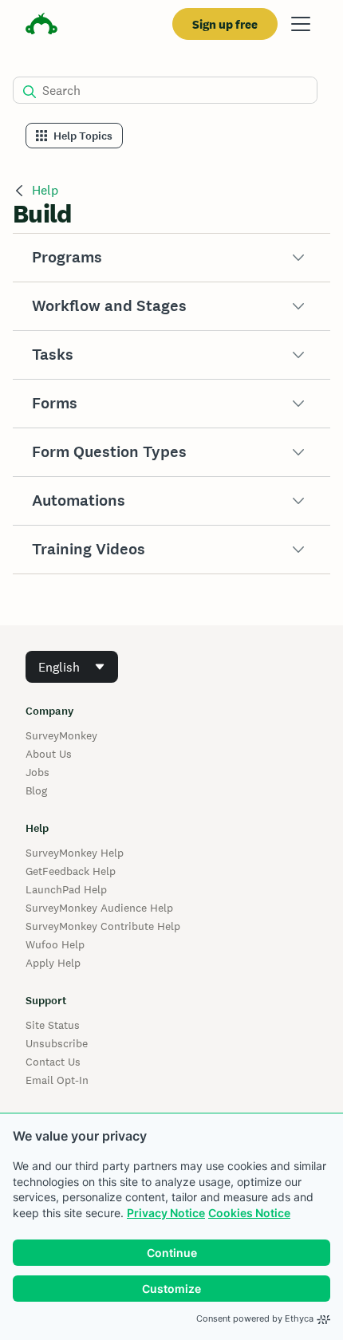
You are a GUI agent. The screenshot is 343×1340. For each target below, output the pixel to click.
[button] (171, 258)
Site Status (53, 1025)
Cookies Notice (249, 1213)
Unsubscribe (57, 1043)
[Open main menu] (300, 24)
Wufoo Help (55, 944)
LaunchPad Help (66, 889)
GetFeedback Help (71, 871)
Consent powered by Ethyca (254, 1318)
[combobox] (72, 667)
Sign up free (225, 24)
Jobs (37, 772)
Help (45, 190)
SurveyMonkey (61, 735)
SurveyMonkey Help (75, 852)
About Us (49, 754)
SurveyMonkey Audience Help (99, 908)
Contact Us (53, 1061)
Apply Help (53, 963)
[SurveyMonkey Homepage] (41, 26)
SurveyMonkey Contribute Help (103, 926)
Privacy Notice (166, 1213)
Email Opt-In (57, 1080)
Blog (36, 790)
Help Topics (82, 136)
